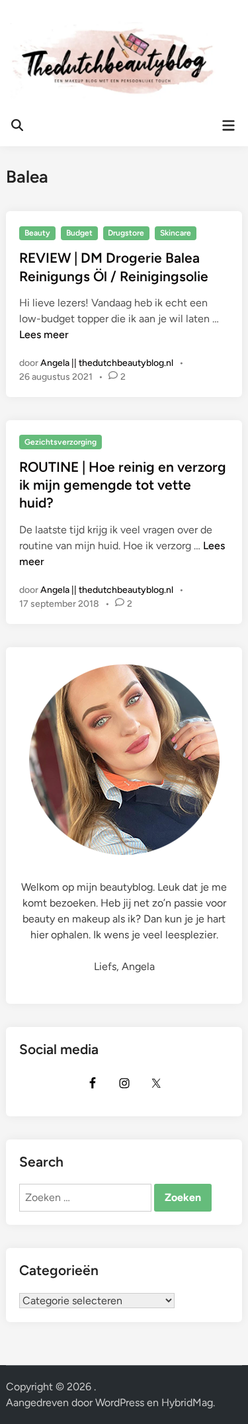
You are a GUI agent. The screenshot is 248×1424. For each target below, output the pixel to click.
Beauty (37, 233)
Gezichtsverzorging (60, 442)
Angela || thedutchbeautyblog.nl (106, 363)
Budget (79, 233)
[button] (28, 42)
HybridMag (187, 1402)
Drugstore (126, 233)
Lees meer (44, 334)
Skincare (175, 233)
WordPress (119, 1402)
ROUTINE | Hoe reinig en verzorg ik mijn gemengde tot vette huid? (122, 485)
